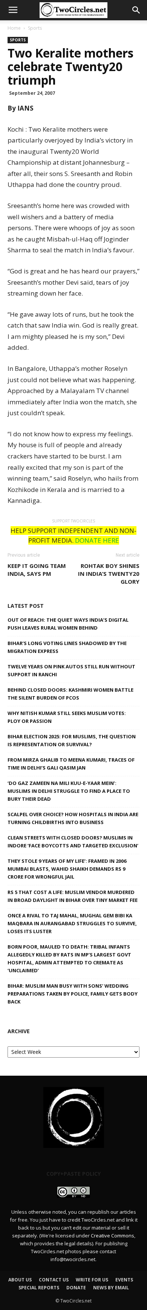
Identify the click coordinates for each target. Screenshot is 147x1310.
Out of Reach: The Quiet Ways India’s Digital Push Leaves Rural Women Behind (68, 623)
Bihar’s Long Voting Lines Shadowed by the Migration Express (67, 647)
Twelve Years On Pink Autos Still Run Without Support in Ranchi (71, 670)
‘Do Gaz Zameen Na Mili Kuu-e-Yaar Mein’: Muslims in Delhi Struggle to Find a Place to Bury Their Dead (69, 791)
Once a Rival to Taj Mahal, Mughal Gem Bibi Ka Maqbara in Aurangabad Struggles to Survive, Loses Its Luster (72, 923)
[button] (136, 10)
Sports (35, 28)
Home (14, 28)
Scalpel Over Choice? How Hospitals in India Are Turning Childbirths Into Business (73, 818)
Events (124, 1280)
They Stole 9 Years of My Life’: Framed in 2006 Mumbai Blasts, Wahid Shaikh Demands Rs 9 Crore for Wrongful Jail (67, 869)
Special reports (38, 1287)
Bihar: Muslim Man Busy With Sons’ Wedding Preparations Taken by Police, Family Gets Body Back (73, 993)
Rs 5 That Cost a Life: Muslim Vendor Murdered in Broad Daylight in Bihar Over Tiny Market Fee (73, 896)
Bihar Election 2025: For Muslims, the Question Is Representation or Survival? (72, 740)
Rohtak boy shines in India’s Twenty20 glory (108, 573)
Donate (76, 1287)
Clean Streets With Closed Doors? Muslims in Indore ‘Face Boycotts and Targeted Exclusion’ (73, 841)
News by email (111, 1287)
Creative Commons (112, 1235)
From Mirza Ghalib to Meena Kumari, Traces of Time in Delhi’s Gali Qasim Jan (71, 763)
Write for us (92, 1280)
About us (20, 1280)
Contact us (54, 1280)
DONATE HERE (97, 540)
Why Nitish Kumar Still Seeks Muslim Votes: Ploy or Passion (67, 717)
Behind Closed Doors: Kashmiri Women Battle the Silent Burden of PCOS (70, 693)
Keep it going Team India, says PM (37, 569)
